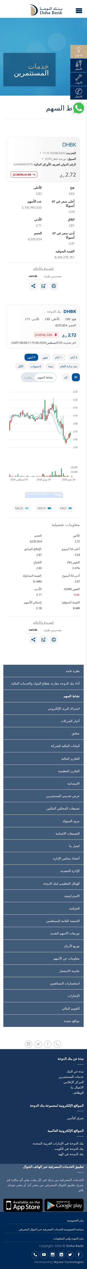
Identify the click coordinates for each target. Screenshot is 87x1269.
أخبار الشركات (70, 721)
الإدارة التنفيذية (70, 871)
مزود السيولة (71, 821)
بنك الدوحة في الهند (71, 1154)
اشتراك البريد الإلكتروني (64, 708)
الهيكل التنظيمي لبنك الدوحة (61, 883)
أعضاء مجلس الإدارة (66, 858)
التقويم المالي (71, 1008)
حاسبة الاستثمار (69, 971)
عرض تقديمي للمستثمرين (63, 796)
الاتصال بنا (77, 1087)
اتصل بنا (74, 846)
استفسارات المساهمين (65, 983)
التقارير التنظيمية (69, 771)
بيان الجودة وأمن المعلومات (68, 1238)
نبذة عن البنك (75, 1071)
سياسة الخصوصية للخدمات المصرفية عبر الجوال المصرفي (51, 1229)
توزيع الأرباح (72, 946)
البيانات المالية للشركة (65, 746)
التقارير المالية (70, 758)
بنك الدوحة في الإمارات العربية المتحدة (58, 1143)
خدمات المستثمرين (71, 1076)
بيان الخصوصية (75, 1220)
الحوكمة (74, 908)
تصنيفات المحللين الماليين (63, 808)
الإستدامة (73, 783)
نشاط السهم (72, 696)
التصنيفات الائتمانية (68, 833)
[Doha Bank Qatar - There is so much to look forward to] (43, 9)
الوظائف (78, 1092)
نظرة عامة (73, 671)
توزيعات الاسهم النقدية (65, 933)
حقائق (76, 733)
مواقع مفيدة (72, 1021)
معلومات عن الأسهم (66, 958)
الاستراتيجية (72, 896)
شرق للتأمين (75, 1118)
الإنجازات (74, 996)
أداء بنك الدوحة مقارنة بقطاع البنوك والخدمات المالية (45, 683)
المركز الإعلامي (73, 1082)
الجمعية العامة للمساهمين (63, 921)
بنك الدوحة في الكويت (69, 1149)
